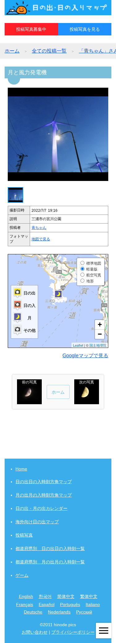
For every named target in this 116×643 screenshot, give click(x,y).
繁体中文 (88, 596)
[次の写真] (86, 401)
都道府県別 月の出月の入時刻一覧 (50, 561)
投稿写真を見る (85, 29)
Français (24, 604)
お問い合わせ (35, 632)
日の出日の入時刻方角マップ (43, 481)
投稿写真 (24, 535)
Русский (84, 611)
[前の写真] (29, 401)
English (26, 596)
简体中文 (66, 596)
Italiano (93, 604)
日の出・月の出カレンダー (41, 508)
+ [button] (100, 324)
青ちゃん (39, 227)
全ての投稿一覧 (49, 50)
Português (70, 604)
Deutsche (33, 611)
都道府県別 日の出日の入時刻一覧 (50, 548)
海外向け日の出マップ (37, 521)
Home (21, 468)
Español (46, 604)
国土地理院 (97, 345)
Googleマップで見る (85, 355)
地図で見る (41, 239)
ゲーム (21, 575)
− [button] (100, 334)
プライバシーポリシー (73, 632)
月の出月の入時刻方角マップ (43, 495)
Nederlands (59, 611)
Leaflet (78, 345)
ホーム (12, 50)
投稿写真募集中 (31, 29)
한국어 (45, 596)
